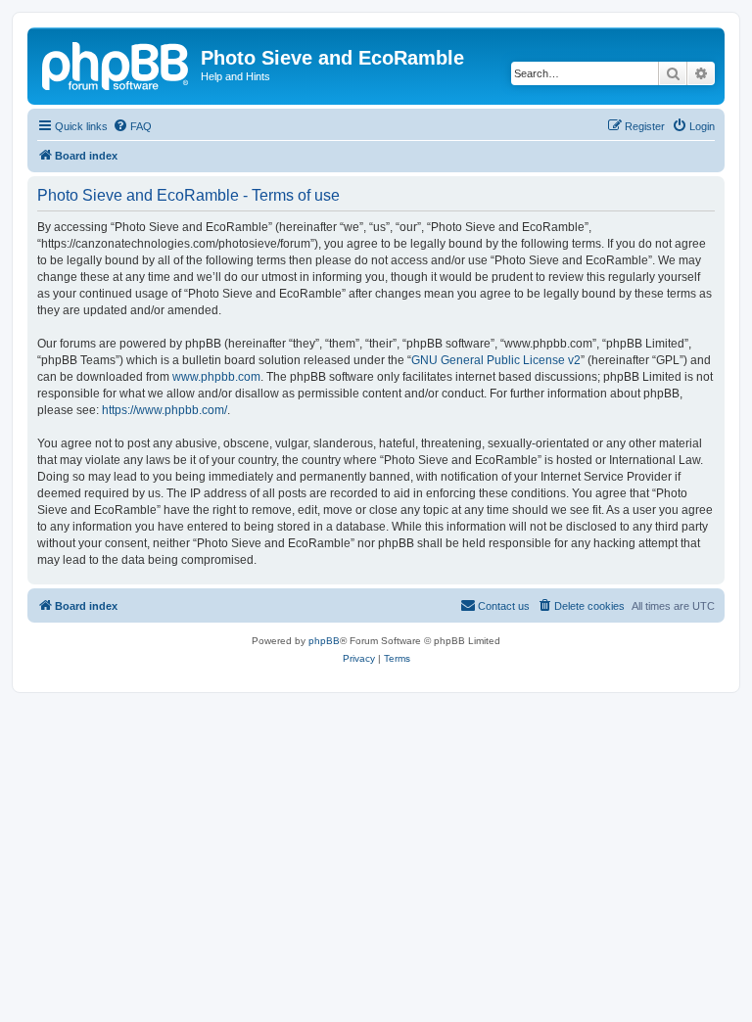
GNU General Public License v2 (496, 360)
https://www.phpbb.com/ (164, 410)
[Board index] (116, 63)
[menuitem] (132, 126)
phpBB (324, 640)
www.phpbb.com (216, 377)
